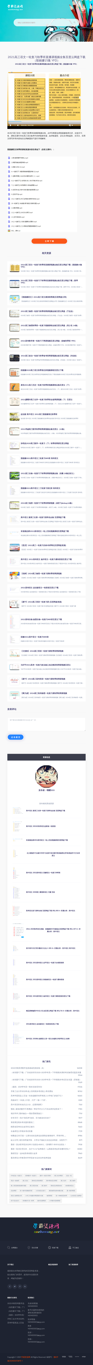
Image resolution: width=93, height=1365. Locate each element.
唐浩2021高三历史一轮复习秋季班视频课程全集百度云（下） (46, 385)
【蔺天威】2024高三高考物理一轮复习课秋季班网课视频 (44, 693)
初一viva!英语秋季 (61, 1195)
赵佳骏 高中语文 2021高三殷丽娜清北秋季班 (39, 414)
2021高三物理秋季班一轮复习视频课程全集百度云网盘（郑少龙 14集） (50, 325)
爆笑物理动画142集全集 (56, 1190)
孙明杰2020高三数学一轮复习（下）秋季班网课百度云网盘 (45, 443)
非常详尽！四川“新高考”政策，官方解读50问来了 (31, 1118)
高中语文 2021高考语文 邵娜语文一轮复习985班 (43, 873)
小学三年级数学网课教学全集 (34, 1195)
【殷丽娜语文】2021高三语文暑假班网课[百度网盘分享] (44, 297)
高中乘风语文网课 (51, 1180)
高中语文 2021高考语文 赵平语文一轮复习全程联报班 (45, 963)
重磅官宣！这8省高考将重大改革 (24, 1153)
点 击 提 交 (15, 737)
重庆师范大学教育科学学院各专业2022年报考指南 (31, 1158)
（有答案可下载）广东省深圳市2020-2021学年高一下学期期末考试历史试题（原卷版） (46, 1080)
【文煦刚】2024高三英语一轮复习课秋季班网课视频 (42, 651)
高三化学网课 (58, 1175)
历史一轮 (69, 1175)
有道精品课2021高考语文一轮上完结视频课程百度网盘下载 (45, 531)
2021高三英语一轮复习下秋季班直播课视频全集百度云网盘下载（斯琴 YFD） (49, 281)
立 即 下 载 (49, 241)
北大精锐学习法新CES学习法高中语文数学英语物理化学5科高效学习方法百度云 (53, 854)
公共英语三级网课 (76, 1195)
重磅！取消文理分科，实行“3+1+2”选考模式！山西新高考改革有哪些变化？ (41, 1149)
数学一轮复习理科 (45, 1175)
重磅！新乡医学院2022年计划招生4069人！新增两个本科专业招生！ (38, 1144)
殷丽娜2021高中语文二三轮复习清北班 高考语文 (40, 488)
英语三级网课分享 (16, 1195)
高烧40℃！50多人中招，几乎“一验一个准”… (28, 1100)
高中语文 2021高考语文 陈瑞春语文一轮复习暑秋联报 (45, 979)
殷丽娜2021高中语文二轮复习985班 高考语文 (39, 458)
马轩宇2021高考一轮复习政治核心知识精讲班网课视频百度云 (46, 665)
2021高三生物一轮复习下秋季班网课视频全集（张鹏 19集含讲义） (48, 473)
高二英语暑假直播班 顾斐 (18, 1185)
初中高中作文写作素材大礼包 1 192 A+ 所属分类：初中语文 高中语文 (50, 948)
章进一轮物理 (15, 1180)
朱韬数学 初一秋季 (28, 1200)
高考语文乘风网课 (37, 1180)
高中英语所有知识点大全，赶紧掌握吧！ (27, 1105)
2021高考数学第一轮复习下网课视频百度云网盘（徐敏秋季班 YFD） (49, 341)
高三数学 (44, 1185)
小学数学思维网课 (54, 1200)
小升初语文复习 (40, 1190)
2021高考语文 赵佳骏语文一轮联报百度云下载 (40, 587)
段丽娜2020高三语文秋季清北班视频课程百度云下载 (42, 370)
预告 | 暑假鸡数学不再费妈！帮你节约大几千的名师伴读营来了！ (37, 1109)
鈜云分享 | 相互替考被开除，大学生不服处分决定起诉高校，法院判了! (39, 1140)
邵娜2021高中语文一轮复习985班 (35, 637)
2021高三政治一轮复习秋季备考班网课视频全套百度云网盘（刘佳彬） (49, 356)
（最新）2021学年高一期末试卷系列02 (26, 1087)
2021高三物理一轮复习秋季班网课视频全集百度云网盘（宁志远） (47, 311)
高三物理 (72, 1180)
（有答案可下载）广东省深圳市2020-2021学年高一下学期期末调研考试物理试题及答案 (46, 1072)
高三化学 (63, 1180)
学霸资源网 (25, 1357)
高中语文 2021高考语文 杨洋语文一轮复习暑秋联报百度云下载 (46, 559)
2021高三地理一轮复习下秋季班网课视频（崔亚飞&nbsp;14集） (47, 503)
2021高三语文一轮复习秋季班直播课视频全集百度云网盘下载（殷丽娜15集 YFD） (51, 266)
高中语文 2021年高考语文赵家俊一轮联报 (41, 826)
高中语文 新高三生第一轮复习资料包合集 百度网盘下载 (43, 517)
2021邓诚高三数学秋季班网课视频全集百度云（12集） (43, 429)
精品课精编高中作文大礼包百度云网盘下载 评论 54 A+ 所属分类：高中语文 (53, 1011)
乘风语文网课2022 (56, 1185)
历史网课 (13, 1190)
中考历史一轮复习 (16, 1175)
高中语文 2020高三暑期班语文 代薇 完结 (40, 892)
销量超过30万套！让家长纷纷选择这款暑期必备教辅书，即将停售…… (38, 1136)
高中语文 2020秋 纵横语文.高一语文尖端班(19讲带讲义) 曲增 (47, 1039)
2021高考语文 (69, 1185)
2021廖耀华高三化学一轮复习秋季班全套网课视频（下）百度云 (46, 399)
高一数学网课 (71, 1190)
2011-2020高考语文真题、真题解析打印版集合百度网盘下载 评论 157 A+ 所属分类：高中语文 (53, 930)
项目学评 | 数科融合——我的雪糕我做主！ (27, 1113)
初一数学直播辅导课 (26, 1190)
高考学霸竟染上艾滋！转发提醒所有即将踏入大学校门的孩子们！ (37, 1096)
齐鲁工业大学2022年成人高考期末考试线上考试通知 (32, 1091)
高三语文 (25, 1180)
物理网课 (49, 1195)
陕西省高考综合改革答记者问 (22, 1127)
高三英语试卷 (34, 1185)
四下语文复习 (15, 1200)
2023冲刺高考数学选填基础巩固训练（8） (28, 1068)
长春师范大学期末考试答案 (22, 1131)
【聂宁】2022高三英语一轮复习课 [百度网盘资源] (41, 602)
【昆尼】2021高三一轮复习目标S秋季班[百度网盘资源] (43, 545)
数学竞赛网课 (42, 1200)
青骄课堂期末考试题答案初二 (22, 1122)
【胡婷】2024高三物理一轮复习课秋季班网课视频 (41, 573)
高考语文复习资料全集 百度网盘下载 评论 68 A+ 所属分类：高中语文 (50, 911)
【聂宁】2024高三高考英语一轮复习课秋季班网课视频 (43, 679)
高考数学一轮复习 (30, 1175)
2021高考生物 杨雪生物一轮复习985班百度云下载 (41, 619)
